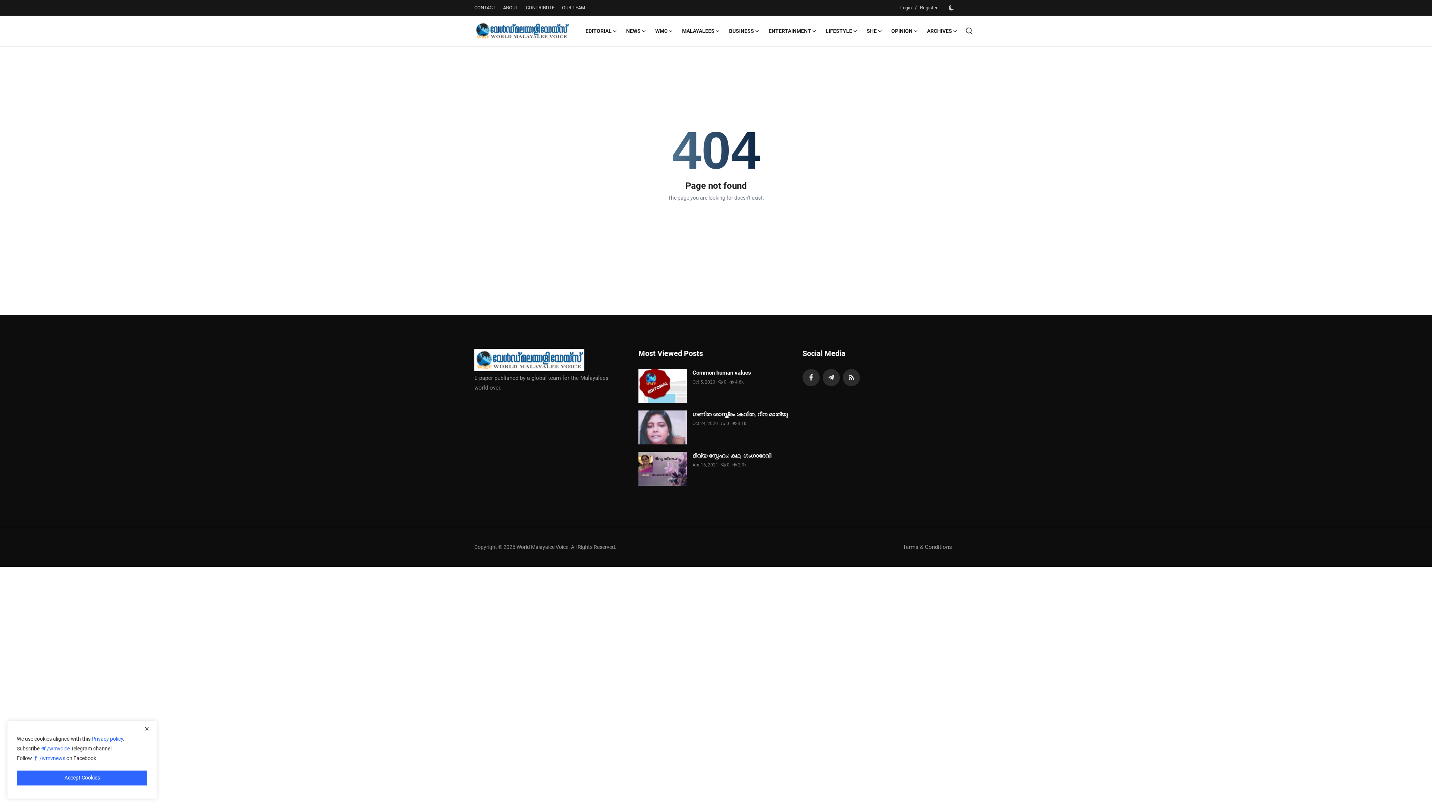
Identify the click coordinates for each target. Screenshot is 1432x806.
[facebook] (811, 377)
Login (906, 7)
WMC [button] (661, 31)
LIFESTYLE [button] (839, 31)
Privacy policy (107, 739)
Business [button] (741, 31)
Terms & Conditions (927, 547)
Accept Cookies (82, 778)
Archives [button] (939, 31)
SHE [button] (872, 31)
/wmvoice (59, 749)
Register (929, 7)
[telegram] (831, 377)
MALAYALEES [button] (698, 31)
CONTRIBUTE (540, 7)
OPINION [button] (902, 31)
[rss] (851, 377)
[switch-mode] (951, 7)
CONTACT (485, 7)
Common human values (722, 372)
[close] (147, 729)
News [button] (633, 31)
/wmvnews (53, 758)
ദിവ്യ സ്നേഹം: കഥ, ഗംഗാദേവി (732, 455)
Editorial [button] (598, 31)
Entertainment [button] (790, 31)
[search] (969, 31)
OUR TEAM (573, 7)
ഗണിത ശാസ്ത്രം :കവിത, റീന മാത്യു (740, 414)
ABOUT (510, 7)
